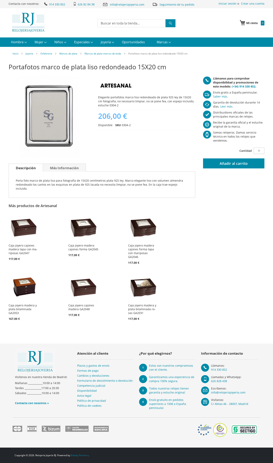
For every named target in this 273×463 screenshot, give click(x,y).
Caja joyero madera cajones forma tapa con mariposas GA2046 (141, 251)
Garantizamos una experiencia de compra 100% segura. (171, 379)
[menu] (136, 42)
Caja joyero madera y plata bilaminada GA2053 (23, 309)
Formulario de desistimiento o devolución (105, 380)
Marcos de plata (68, 53)
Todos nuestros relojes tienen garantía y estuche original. (169, 390)
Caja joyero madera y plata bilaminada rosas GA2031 (142, 309)
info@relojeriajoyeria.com (127, 4)
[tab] (26, 168)
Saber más (220, 96)
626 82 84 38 (86, 4)
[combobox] (136, 23)
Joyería (29, 53)
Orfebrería (46, 53)
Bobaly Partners (80, 455)
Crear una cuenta (252, 3)
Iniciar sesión (227, 3)
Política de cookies (89, 406)
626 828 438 (219, 381)
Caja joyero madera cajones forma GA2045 (83, 247)
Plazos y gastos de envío (93, 365)
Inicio (15, 53)
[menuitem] (18, 42)
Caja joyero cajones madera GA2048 (81, 307)
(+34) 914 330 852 (243, 86)
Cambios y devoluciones (93, 375)
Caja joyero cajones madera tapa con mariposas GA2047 (23, 249)
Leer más (226, 106)
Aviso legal (84, 396)
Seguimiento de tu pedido (176, 4)
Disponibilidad (87, 391)
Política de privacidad (91, 401)
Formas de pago (88, 370)
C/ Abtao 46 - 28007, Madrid (229, 404)
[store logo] (28, 22)
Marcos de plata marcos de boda (103, 53)
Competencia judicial (91, 386)
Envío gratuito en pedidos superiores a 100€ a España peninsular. (167, 404)
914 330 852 (57, 4)
